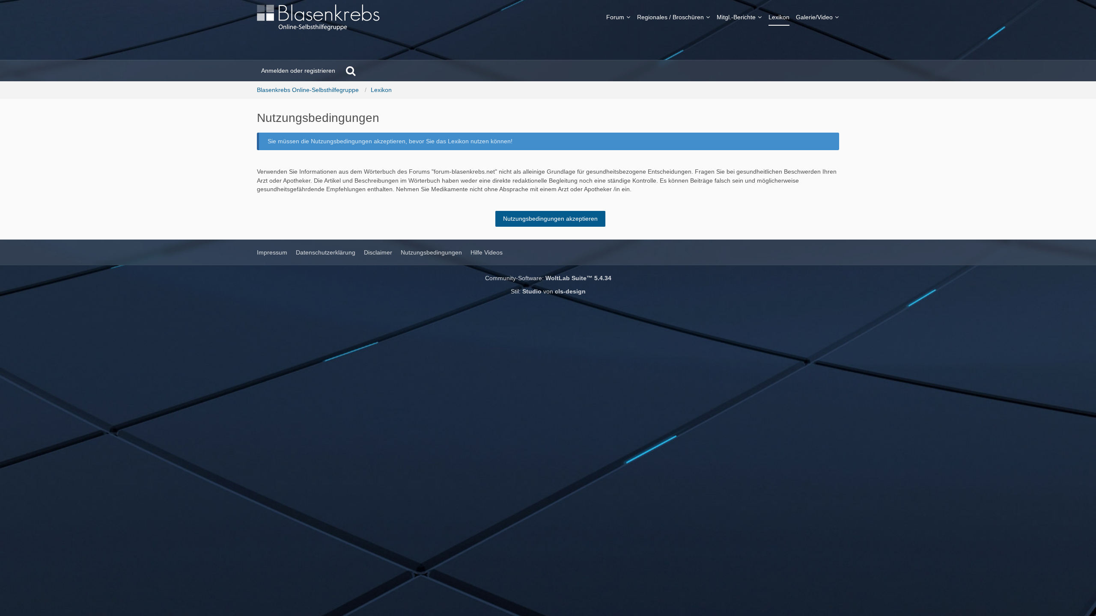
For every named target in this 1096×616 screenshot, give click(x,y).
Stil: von (548, 291)
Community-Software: (548, 278)
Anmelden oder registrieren (298, 70)
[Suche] (351, 70)
